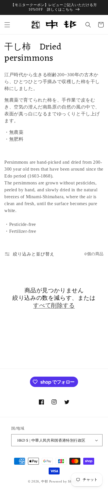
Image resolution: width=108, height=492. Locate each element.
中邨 (44, 481)
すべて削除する (54, 306)
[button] (7, 24)
